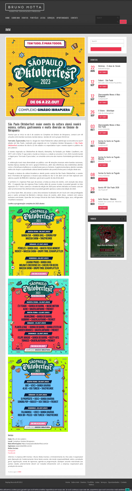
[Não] (131, 490)
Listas (42, 17)
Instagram (11, 451)
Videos (91, 485)
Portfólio (34, 17)
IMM (19, 472)
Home (7, 17)
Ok (127, 490)
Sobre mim (15, 17)
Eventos (25, 17)
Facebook (11, 453)
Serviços (51, 17)
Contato (74, 17)
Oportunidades (62, 17)
